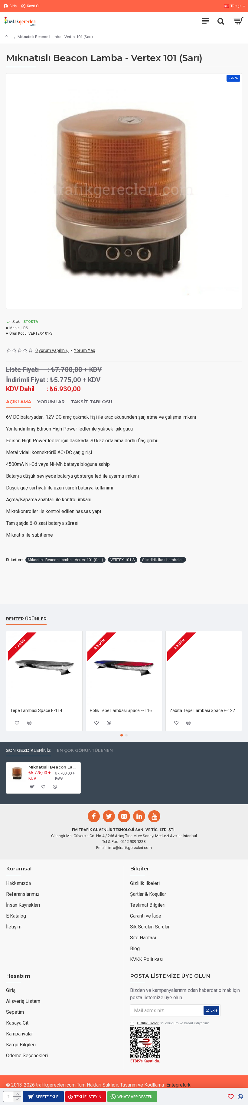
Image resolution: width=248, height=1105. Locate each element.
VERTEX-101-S (122, 559)
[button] (121, 735)
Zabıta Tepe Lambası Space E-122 (202, 710)
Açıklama (18, 402)
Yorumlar (51, 402)
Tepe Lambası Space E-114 (36, 710)
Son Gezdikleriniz (28, 750)
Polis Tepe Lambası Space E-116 (121, 710)
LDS (24, 328)
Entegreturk (178, 1085)
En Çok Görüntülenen (85, 750)
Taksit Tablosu (92, 402)
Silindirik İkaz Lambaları (163, 559)
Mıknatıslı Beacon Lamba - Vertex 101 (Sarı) (65, 559)
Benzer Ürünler (26, 619)
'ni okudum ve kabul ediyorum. (173, 1023)
